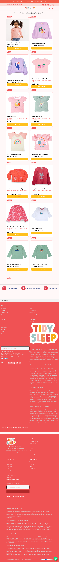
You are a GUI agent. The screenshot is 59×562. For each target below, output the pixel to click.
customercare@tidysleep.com (17, 448)
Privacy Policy (32, 319)
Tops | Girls (6, 300)
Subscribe (18, 491)
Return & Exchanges (11, 471)
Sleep (30, 452)
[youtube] (50, 5)
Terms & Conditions (34, 317)
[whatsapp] (53, 5)
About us (31, 306)
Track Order (4, 327)
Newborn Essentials (34, 441)
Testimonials (32, 310)
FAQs (2, 331)
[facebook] (43, 5)
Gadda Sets (4, 317)
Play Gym (3, 315)
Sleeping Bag (4, 312)
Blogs (30, 308)
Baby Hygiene (4, 306)
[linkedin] (48, 5)
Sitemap (31, 321)
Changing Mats (33, 454)
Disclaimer (3, 334)
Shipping (3, 329)
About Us (8, 462)
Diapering (3, 310)
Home (2, 300)
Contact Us (32, 312)
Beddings (3, 308)
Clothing (3, 319)
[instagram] (45, 5)
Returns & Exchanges (34, 315)
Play (30, 450)
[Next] (45, 1)
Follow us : (4, 363)
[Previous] (13, 1)
